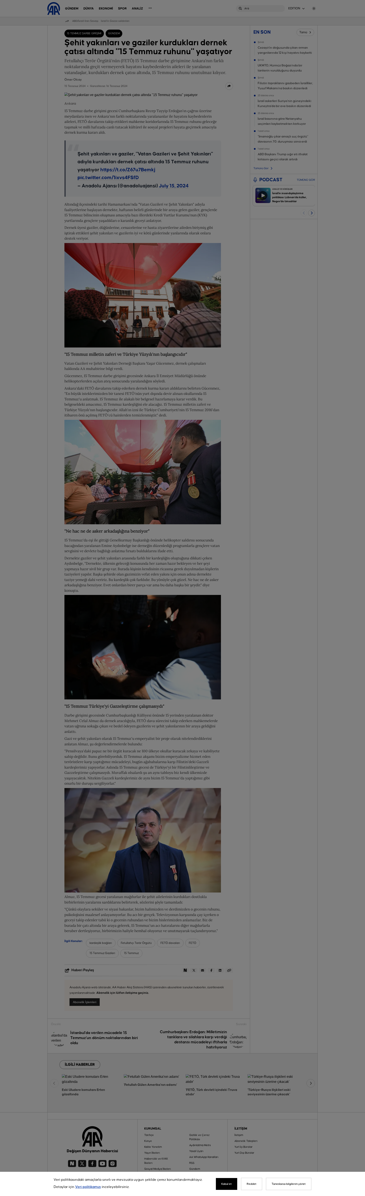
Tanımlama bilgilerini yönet (289, 1183)
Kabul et (226, 1183)
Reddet (251, 1183)
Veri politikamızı (88, 1187)
